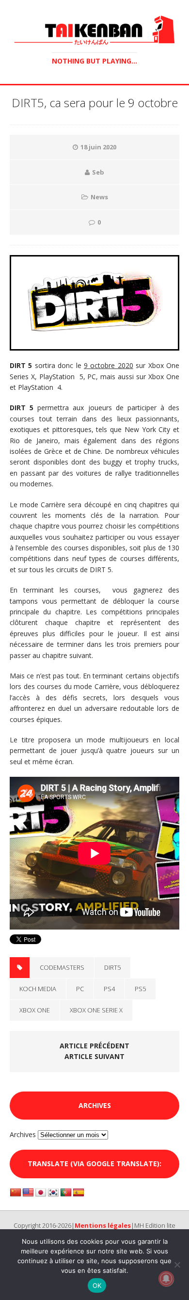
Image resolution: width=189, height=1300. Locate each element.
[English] (28, 1193)
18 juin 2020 (98, 147)
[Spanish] (78, 1193)
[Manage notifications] (166, 1278)
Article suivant (94, 1056)
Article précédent (94, 1045)
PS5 (140, 988)
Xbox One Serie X (96, 1010)
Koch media (37, 988)
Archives (23, 1134)
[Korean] (53, 1193)
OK (97, 1285)
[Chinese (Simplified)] (15, 1193)
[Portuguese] (66, 1193)
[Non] (177, 1264)
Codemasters (62, 967)
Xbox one (34, 1010)
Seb (98, 172)
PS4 (109, 988)
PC (80, 988)
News (99, 197)
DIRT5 (112, 967)
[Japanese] (41, 1193)
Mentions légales (103, 1225)
